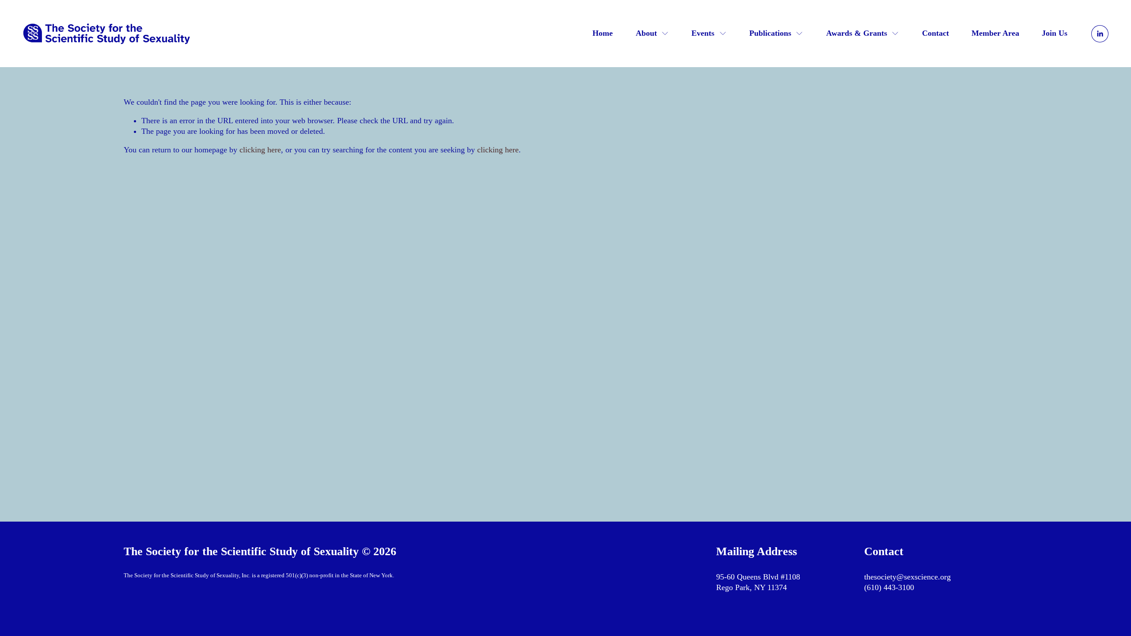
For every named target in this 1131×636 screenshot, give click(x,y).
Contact (935, 33)
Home (602, 33)
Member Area (995, 33)
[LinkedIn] (1099, 33)
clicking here (260, 149)
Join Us (1054, 33)
